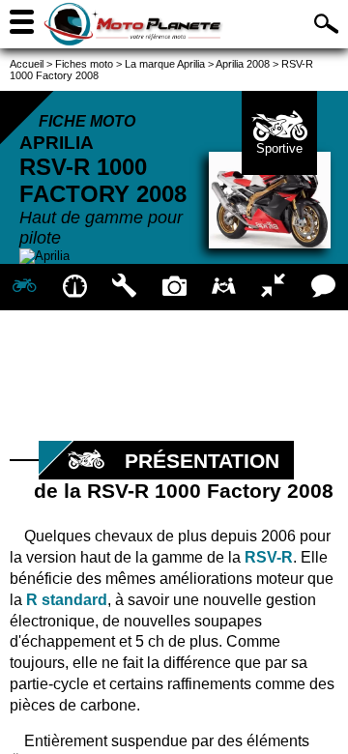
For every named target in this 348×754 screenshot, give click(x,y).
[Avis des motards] (323, 287)
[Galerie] (173, 287)
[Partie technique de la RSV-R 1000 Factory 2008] (124, 287)
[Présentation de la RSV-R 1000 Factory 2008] (24, 287)
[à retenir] (74, 287)
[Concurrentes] (273, 287)
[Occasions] (223, 287)
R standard (66, 600)
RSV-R (269, 557)
